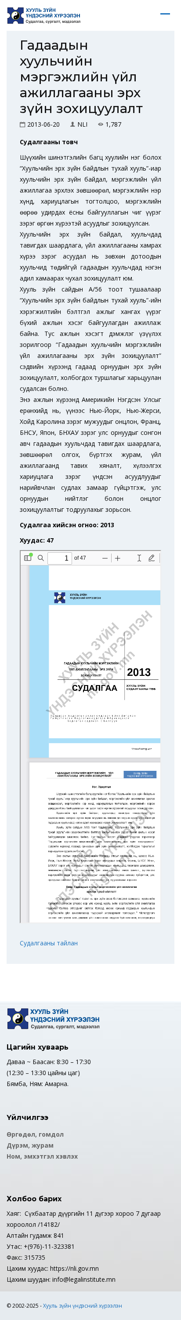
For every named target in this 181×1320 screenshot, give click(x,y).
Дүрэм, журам (30, 1145)
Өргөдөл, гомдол (35, 1134)
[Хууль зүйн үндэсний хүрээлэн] (44, 15)
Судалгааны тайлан (49, 943)
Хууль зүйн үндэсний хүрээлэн (82, 1305)
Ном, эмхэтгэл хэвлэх (42, 1156)
